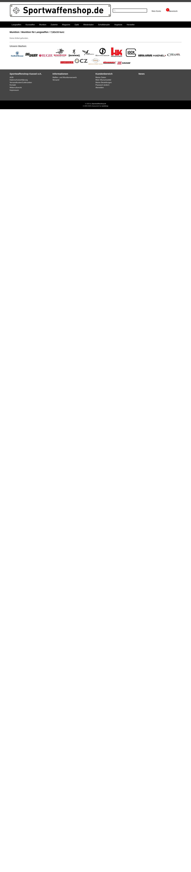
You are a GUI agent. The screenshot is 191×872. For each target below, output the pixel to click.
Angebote (118, 25)
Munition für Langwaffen (34, 32)
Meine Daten (101, 77)
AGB (11, 77)
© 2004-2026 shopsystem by (95, 106)
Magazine (66, 25)
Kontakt (13, 85)
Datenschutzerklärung (19, 80)
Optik (77, 25)
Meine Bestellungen (104, 82)
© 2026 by (95, 103)
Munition (42, 25)
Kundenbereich (104, 74)
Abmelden (100, 87)
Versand (55, 80)
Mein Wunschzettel (103, 80)
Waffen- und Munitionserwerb (64, 77)
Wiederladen (88, 25)
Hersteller (131, 25)
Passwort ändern (102, 85)
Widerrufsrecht (16, 87)
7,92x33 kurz (57, 32)
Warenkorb (173, 11)
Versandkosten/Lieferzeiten (21, 82)
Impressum (14, 90)
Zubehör (54, 25)
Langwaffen (16, 25)
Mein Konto (156, 11)
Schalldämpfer (104, 25)
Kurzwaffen (30, 25)
